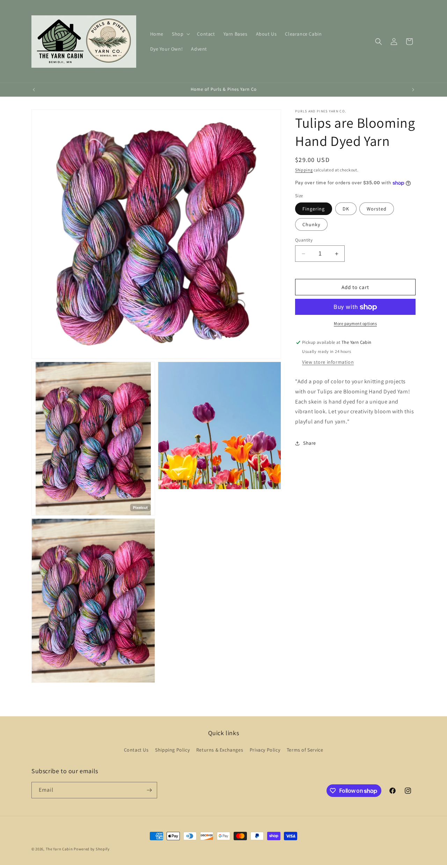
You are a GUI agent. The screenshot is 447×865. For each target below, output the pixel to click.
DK (346, 209)
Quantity (304, 240)
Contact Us (136, 750)
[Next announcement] (413, 89)
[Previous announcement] (34, 89)
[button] (180, 34)
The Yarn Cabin (59, 848)
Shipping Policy (172, 750)
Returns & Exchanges (219, 750)
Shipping (304, 169)
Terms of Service (305, 750)
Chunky (311, 224)
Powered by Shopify (92, 848)
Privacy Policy (265, 750)
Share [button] (309, 443)
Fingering (313, 209)
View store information (328, 362)
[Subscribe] (149, 790)
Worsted (377, 209)
